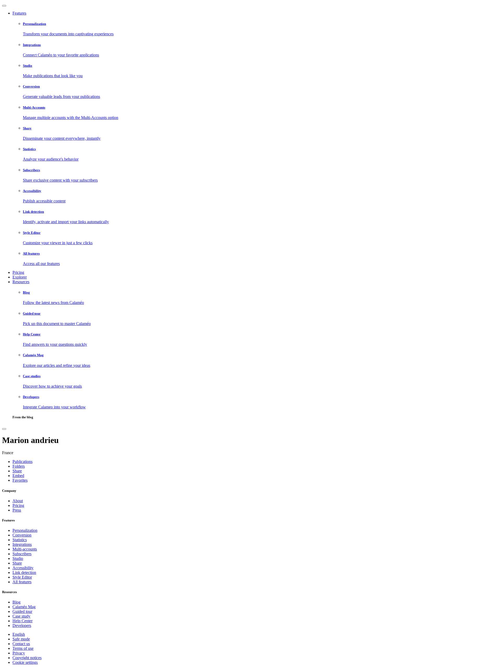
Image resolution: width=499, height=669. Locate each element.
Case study (21, 616)
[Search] (4, 429)
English (18, 634)
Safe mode (21, 639)
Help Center (22, 621)
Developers (21, 625)
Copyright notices (27, 657)
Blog (16, 602)
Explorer (19, 277)
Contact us (21, 643)
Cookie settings (25, 662)
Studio (17, 558)
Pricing (18, 272)
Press (16, 510)
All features (21, 582)
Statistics (19, 540)
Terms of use (23, 648)
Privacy (18, 653)
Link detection (24, 572)
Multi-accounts (24, 549)
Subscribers (21, 554)
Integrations (22, 544)
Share (17, 563)
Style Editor (22, 577)
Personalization (24, 530)
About (17, 501)
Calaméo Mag (24, 607)
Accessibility (23, 568)
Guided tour (22, 611)
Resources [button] (20, 282)
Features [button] (19, 13)
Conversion (21, 535)
